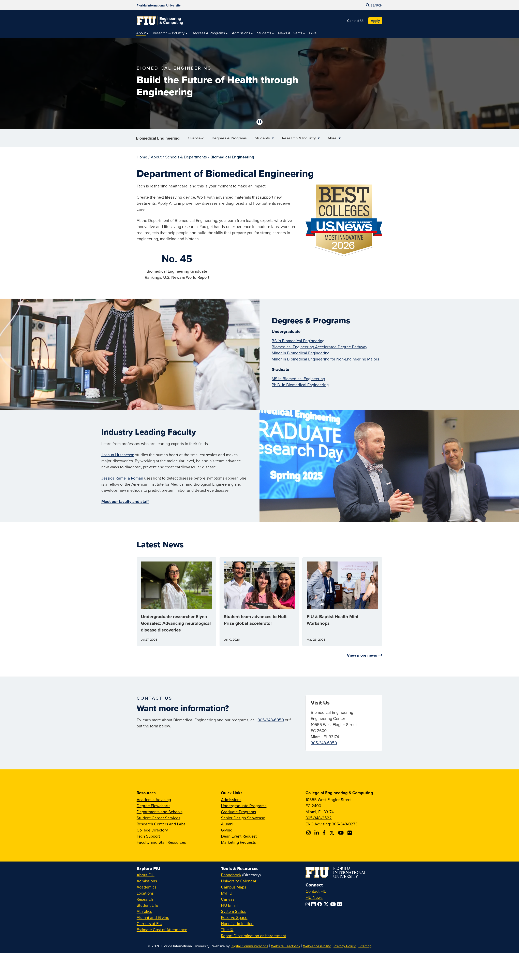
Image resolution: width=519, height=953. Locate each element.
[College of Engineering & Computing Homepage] (160, 20)
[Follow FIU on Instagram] (308, 904)
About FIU (145, 875)
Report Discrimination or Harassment (253, 936)
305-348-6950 (271, 720)
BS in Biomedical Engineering (298, 341)
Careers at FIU (149, 923)
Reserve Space (234, 917)
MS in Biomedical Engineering (298, 379)
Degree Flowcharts (153, 806)
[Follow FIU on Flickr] (340, 904)
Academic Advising (154, 799)
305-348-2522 (319, 818)
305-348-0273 (344, 824)
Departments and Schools (159, 812)
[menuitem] (142, 33)
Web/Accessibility (317, 946)
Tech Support (148, 836)
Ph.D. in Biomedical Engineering (300, 385)
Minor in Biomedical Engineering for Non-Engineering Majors (325, 359)
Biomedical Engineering (158, 138)
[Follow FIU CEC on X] (332, 832)
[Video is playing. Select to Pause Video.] (259, 122)
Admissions (231, 799)
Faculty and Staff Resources (161, 842)
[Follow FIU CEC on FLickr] (350, 832)
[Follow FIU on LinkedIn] (314, 904)
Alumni (227, 824)
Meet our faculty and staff (125, 501)
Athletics (144, 911)
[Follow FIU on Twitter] (327, 904)
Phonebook (231, 875)
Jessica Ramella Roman (122, 478)
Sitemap (364, 946)
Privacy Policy (344, 946)
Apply (375, 20)
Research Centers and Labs (161, 824)
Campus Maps (233, 887)
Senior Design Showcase (243, 818)
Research (145, 899)
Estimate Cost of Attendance (162, 930)
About (156, 157)
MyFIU (226, 893)
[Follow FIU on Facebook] (320, 904)
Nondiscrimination (237, 923)
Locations (145, 893)
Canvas (227, 899)
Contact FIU (316, 891)
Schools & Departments (186, 157)
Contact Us (355, 20)
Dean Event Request (239, 836)
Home (142, 157)
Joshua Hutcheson (117, 455)
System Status (233, 911)
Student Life (147, 905)
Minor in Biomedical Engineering (300, 353)
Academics (146, 887)
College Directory (152, 830)
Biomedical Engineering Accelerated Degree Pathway (319, 347)
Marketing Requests (238, 842)
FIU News (314, 897)
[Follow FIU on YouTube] (333, 904)
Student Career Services (158, 818)
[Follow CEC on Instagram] (309, 832)
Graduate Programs (238, 812)
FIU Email (229, 905)
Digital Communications (249, 946)
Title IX (227, 930)
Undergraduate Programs (243, 806)
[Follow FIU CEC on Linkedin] (317, 832)
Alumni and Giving (153, 917)
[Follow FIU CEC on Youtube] (341, 832)
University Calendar (238, 881)
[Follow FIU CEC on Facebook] (325, 832)
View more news (362, 655)
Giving (226, 830)
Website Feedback (285, 946)
